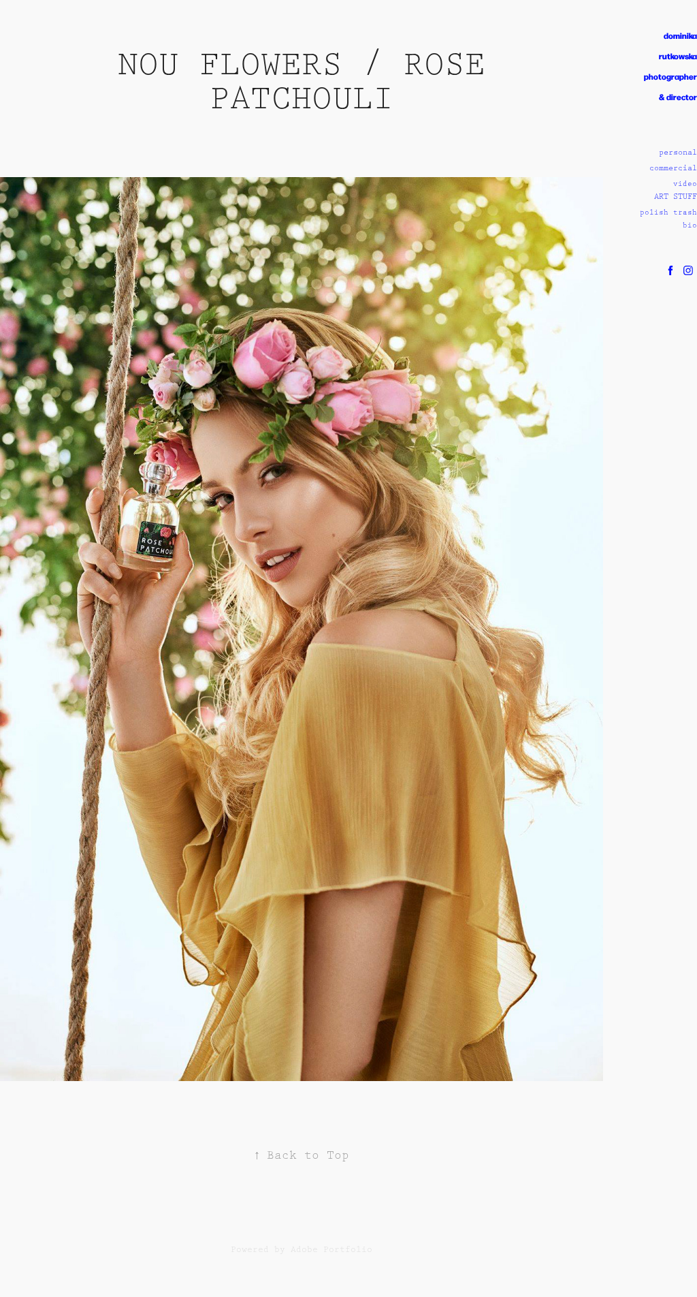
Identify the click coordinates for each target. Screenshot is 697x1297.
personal (678, 152)
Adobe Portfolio (331, 1250)
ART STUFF (675, 196)
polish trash (668, 212)
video (685, 184)
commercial (673, 167)
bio (690, 225)
